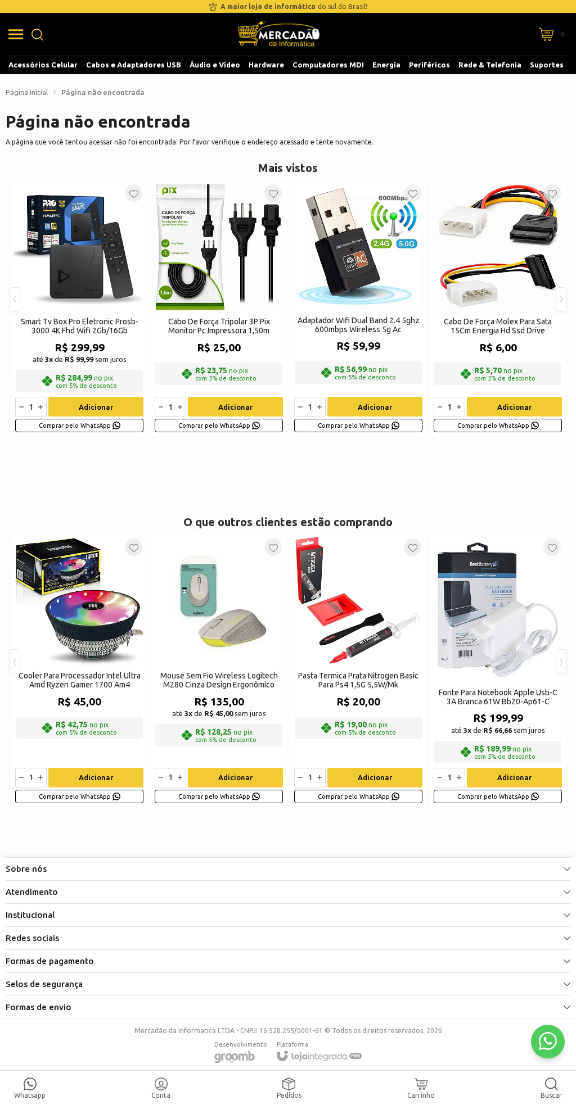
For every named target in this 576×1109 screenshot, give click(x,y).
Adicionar (96, 407)
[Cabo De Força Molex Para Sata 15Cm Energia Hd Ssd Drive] (497, 308)
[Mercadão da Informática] (279, 34)
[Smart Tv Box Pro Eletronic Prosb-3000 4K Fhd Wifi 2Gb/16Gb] (79, 308)
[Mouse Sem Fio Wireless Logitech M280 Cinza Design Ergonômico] (218, 670)
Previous (15, 299)
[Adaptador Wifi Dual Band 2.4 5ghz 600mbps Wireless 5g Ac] (358, 308)
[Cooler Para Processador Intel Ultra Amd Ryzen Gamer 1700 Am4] (79, 670)
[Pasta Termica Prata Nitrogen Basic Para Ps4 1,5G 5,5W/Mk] (358, 670)
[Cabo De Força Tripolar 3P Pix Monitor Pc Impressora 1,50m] (218, 308)
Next (561, 299)
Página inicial (27, 92)
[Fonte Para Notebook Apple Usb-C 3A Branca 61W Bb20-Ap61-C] (497, 670)
